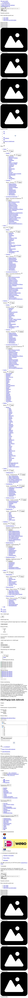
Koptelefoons (11, 563)
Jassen (10, 161)
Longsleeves (11, 165)
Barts (10, 414)
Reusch (10, 453)
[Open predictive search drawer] (4, 132)
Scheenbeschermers (13, 502)
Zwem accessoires (13, 222)
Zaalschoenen (12, 193)
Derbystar (11, 424)
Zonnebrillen (11, 221)
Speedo (10, 459)
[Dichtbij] (2, 643)
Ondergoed (11, 166)
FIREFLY (11, 430)
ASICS (10, 410)
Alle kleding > (12, 327)
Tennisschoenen (12, 189)
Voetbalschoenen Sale (13, 482)
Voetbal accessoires (13, 218)
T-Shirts (10, 177)
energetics (11, 426)
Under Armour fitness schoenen (15, 594)
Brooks (10, 417)
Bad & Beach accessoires (14, 201)
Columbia (11, 421)
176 (4, 735)
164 (4, 734)
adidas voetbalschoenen (14, 477)
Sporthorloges (12, 562)
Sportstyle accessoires (13, 214)
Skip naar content (4, 1)
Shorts (10, 171)
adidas (10, 409)
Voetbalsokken (12, 506)
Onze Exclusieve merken (8, 804)
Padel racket (5, 822)
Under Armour (12, 465)
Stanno (10, 460)
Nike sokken (6, 821)
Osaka (10, 448)
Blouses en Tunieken (13, 157)
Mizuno (10, 442)
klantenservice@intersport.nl (12, 774)
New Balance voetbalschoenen (15, 479)
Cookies (5, 795)
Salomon (11, 454)
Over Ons (5, 803)
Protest (10, 449)
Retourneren (6, 791)
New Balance (12, 443)
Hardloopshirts (12, 548)
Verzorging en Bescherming (15, 217)
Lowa (10, 437)
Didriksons (11, 425)
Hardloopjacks (12, 552)
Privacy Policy (6, 858)
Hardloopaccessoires (13, 205)
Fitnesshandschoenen (13, 604)
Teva (10, 461)
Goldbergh (11, 432)
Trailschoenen (12, 540)
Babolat (10, 413)
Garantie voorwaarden (8, 796)
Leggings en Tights (13, 164)
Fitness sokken (12, 603)
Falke (10, 429)
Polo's (10, 167)
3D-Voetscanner (6, 810)
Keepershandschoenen (13, 501)
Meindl (10, 441)
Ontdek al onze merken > (14, 466)
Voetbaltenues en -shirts (14, 251)
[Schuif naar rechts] (5, 668)
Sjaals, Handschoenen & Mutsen (16, 284)
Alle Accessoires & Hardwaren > (16, 299)
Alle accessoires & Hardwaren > (16, 223)
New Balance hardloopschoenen (16, 536)
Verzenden (5, 790)
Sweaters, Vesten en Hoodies (15, 173)
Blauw (4, 723)
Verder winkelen (4, 624)
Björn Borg (11, 415)
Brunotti (10, 418)
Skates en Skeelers (13, 210)
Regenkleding (12, 168)
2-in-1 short (5, 17)
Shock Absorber (12, 455)
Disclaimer (5, 860)
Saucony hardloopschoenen (15, 539)
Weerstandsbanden (13, 605)
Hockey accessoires (13, 206)
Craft (10, 423)
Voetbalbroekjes (12, 491)
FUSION (11, 431)
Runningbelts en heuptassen (15, 568)
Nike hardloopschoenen (14, 537)
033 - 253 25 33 (11, 775)
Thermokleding (12, 174)
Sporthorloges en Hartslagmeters (16, 212)
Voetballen (11, 503)
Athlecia (10, 412)
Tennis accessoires (13, 216)
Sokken (10, 211)
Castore (10, 420)
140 (4, 731)
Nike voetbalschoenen (13, 476)
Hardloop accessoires (13, 280)
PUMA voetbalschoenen (14, 478)
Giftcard (5, 811)
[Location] (4, 134)
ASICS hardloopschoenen (14, 532)
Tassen (10, 504)
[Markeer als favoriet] (14, 742)
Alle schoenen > (12, 194)
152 (4, 732)
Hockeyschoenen (12, 186)
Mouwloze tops (12, 579)
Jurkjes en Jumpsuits (13, 162)
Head (10, 434)
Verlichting (11, 565)
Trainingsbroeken (12, 492)
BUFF (10, 419)
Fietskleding (11, 160)
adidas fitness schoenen (14, 591)
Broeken (10, 159)
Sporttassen (11, 600)
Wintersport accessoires (14, 220)
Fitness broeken (12, 582)
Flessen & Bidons (12, 599)
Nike (10, 444)
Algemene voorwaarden (8, 855)
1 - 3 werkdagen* (6, 746)
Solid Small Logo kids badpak (9, 20)
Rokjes (10, 170)
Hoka (10, 435)
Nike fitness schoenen (13, 590)
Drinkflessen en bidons (14, 567)
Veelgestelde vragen (7, 792)
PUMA (10, 452)
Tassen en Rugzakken (13, 215)
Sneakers (11, 188)
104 (4, 727)
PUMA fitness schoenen (14, 593)
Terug (6, 655)
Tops (10, 176)
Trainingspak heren (7, 819)
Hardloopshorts (12, 551)
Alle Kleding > (12, 178)
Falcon (10, 427)
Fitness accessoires (13, 204)
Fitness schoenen (12, 183)
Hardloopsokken (12, 555)
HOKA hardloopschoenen (14, 534)
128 (4, 730)
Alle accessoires (12, 507)
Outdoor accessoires (13, 208)
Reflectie (11, 566)
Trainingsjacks (12, 493)
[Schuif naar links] (2, 668)
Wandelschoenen (12, 192)
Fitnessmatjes (11, 602)
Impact (4, 805)
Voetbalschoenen (12, 191)
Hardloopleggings (12, 550)
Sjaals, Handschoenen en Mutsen (16, 209)
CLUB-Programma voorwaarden (10, 797)
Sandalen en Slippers (13, 187)
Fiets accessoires (12, 203)
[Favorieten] (15, 136)
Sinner (10, 457)
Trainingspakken (12, 248)
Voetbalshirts (11, 488)
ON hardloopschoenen (13, 538)
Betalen (5, 789)
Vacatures (5, 809)
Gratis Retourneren (6, 751)
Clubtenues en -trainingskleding (15, 487)
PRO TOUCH (12, 450)
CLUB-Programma (7, 806)
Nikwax (10, 446)
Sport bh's (11, 172)
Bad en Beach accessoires (14, 277)
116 (4, 728)
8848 (10, 408)
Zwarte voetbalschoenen (14, 480)
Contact (5, 794)
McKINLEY (11, 440)
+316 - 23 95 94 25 (12, 772)
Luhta (10, 438)
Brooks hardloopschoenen (14, 533)
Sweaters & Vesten (13, 584)
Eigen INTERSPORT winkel (9, 808)
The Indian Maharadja (13, 463)
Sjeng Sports (11, 458)
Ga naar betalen (4, 634)
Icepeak (10, 436)
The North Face (12, 464)
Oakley (10, 447)
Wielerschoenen (12, 267)
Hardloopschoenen (13, 185)
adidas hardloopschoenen (14, 531)
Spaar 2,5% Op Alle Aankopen (8, 749)
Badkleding (11, 156)
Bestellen (5, 788)
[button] (4, 143)
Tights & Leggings (13, 581)
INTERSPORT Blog (7, 813)
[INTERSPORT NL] (5, 6)
